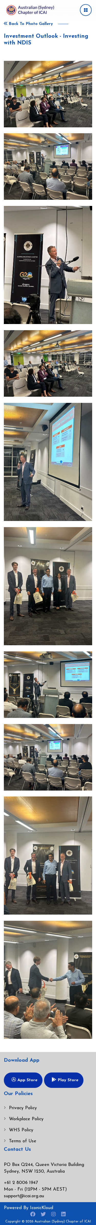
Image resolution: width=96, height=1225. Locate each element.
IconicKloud (41, 1208)
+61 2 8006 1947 (21, 1183)
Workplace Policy (26, 1119)
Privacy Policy (23, 1108)
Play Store (67, 1080)
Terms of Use (22, 1141)
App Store (26, 1080)
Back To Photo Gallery (30, 24)
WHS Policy (21, 1130)
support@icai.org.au (24, 1196)
